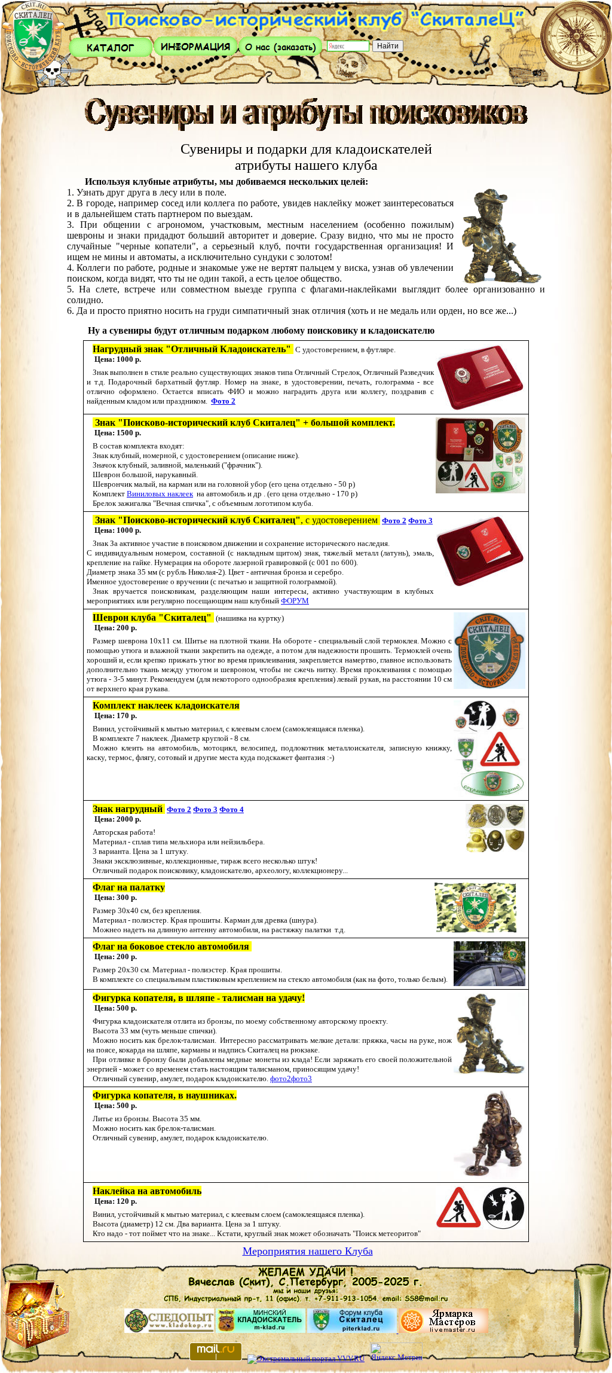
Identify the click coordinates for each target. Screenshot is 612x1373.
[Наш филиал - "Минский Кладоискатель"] (260, 1330)
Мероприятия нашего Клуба (308, 1251)
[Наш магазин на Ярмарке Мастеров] (443, 1330)
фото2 (280, 1078)
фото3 (301, 1078)
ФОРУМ (295, 600)
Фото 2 (223, 400)
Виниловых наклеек (160, 493)
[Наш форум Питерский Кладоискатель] (353, 1330)
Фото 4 (231, 809)
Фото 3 (420, 520)
